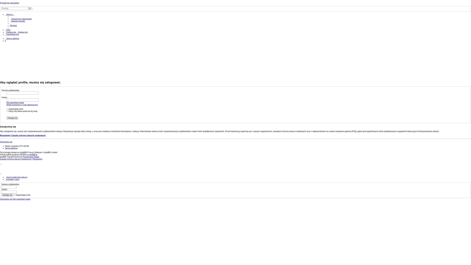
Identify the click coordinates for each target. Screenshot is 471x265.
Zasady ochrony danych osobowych (29, 135)
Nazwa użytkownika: (11, 90)
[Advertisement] (235, 61)
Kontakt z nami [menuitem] (12, 179)
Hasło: (4, 97)
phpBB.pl (33, 155)
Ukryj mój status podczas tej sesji (22, 111)
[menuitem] (21, 19)
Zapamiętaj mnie (15, 109)
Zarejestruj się (6, 142)
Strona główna (11, 148)
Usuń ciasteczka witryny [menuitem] (16, 177)
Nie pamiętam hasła (15, 103)
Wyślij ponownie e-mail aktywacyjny (22, 105)
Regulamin (5, 135)
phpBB (23, 152)
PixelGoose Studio (31, 157)
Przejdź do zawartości (9, 3)
